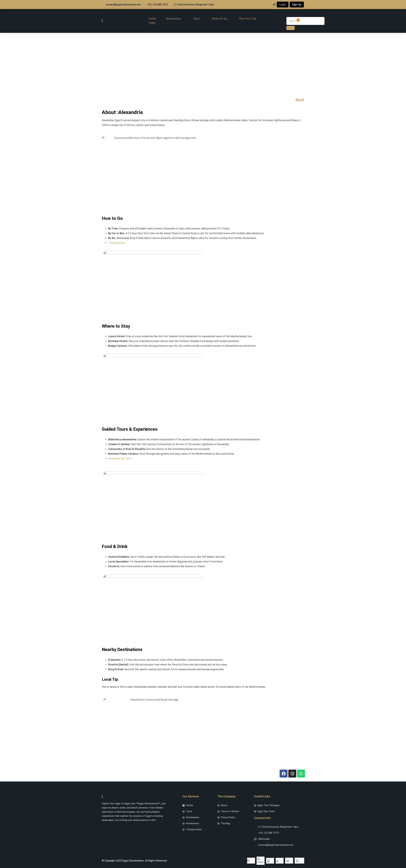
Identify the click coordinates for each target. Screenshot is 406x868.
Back (299, 100)
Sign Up (296, 4)
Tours (196, 18)
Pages (152, 22)
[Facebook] (284, 774)
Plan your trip (247, 18)
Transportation (117, 242)
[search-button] (290, 28)
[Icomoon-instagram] (112, 827)
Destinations (173, 18)
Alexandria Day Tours (119, 458)
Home (152, 18)
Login (282, 4)
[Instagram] (274, 4)
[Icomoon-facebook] (104, 827)
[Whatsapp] (301, 774)
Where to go (219, 18)
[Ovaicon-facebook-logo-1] (269, 4)
